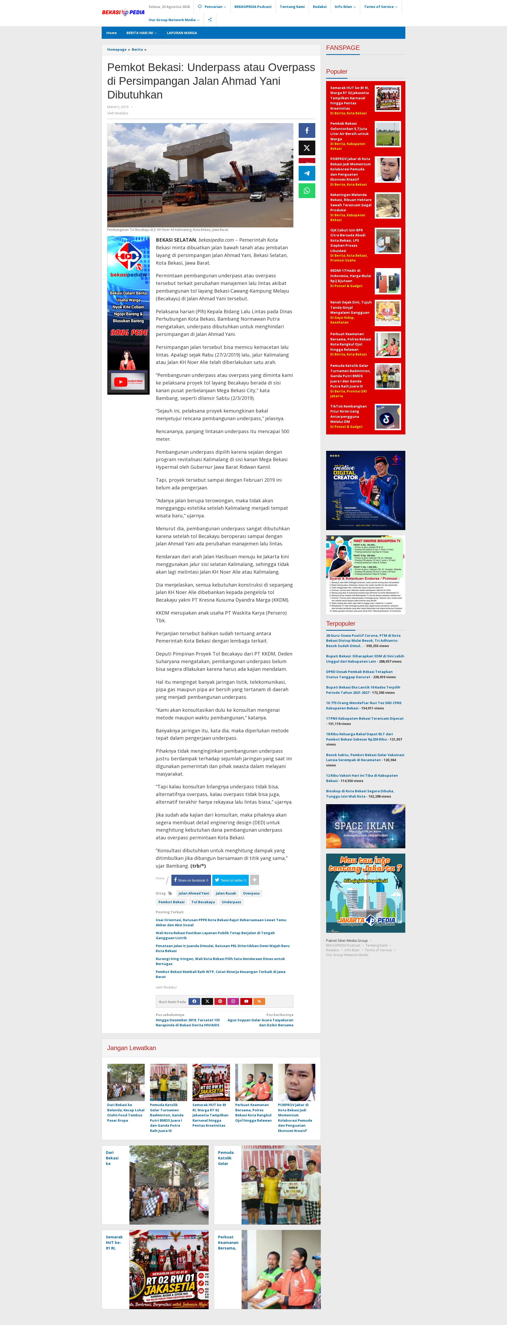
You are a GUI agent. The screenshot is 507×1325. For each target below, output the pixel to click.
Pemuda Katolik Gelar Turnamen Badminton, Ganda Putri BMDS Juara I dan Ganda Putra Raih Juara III (167, 1117)
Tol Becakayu (203, 902)
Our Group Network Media (347, 954)
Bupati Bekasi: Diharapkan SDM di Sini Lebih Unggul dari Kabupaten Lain (365, 659)
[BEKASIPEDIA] (123, 12)
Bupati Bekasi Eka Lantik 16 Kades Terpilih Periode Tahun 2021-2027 (363, 690)
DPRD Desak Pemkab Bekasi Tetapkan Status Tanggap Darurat (359, 674)
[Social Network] (210, 19)
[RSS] (259, 1001)
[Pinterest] (220, 1001)
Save (309, 162)
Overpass (251, 893)
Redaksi (332, 950)
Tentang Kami (377, 945)
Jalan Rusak (226, 893)
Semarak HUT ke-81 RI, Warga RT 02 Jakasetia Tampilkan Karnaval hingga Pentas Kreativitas (210, 1115)
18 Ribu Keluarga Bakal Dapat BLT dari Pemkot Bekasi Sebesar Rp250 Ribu (359, 737)
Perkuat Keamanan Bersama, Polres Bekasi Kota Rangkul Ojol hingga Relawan (253, 1112)
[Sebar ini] (307, 130)
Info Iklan (352, 950)
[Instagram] (233, 1001)
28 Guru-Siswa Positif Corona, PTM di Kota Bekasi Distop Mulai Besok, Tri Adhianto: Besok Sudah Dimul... (363, 640)
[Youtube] (246, 1001)
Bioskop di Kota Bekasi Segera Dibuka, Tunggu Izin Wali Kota (360, 794)
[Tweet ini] (307, 148)
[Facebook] (194, 1001)
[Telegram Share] (307, 173)
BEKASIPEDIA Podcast (343, 945)
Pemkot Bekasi (171, 902)
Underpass (231, 902)
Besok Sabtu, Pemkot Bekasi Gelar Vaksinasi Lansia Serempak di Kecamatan (365, 757)
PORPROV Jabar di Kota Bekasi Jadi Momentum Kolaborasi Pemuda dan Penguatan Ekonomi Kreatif (295, 1117)
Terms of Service (378, 950)
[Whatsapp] (307, 190)
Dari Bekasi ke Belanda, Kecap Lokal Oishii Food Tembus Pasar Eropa (125, 1112)
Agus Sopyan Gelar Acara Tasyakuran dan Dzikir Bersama (260, 1019)
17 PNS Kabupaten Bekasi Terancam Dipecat (365, 718)
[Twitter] (207, 1001)
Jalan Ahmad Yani (194, 893)
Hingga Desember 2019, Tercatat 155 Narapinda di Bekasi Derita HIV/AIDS (188, 1019)
